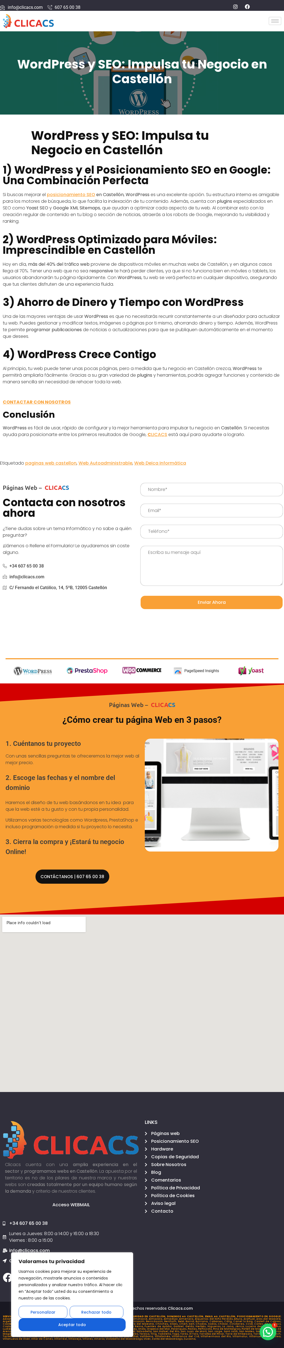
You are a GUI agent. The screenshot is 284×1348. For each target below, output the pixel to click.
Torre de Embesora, (239, 1334)
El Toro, (194, 1334)
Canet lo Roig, (243, 1321)
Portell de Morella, (254, 1329)
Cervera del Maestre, (139, 1324)
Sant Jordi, (231, 1331)
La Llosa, (276, 1326)
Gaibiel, (179, 1326)
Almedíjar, (171, 1319)
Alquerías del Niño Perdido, (214, 1319)
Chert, (184, 1324)
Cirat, (250, 1324)
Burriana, (202, 1321)
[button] (268, 1332)
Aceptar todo (72, 1324)
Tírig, (154, 1334)
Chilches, (162, 1324)
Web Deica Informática (160, 463)
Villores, (88, 1339)
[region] (72, 1294)
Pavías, (193, 1329)
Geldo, (190, 1326)
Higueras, (214, 1326)
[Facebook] (7, 1277)
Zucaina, (190, 1339)
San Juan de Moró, (194, 1331)
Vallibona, (147, 1336)
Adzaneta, (10, 1319)
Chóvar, (223, 1324)
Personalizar (43, 1312)
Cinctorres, (237, 1324)
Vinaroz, (100, 1339)
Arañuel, (250, 1319)
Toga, (176, 1334)
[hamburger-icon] (275, 21)
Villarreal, (61, 1339)
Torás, (184, 1334)
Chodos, (202, 1324)
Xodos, (213, 1324)
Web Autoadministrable (105, 463)
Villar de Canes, (42, 1339)
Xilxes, (174, 1324)
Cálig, (228, 1321)
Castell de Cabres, (268, 1321)
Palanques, (179, 1329)
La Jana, (228, 1326)
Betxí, (182, 1321)
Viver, (148, 1339)
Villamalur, (240, 1336)
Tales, (135, 1334)
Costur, (8, 1326)
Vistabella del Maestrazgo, (125, 1339)
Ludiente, (9, 1329)
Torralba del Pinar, (212, 1334)
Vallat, (135, 1336)
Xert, (192, 1324)
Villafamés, (163, 1336)
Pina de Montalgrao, (227, 1329)
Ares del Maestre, (268, 1319)
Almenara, (187, 1319)
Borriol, (191, 1321)
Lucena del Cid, (257, 1326)
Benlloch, (171, 1321)
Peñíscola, (205, 1329)
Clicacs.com (180, 1308)
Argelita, (9, 1321)
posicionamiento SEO (71, 194)
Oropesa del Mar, (159, 1329)
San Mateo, (247, 1331)
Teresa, (145, 1334)
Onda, (142, 1329)
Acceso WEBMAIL (71, 1205)
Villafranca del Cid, (186, 1336)
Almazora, (156, 1319)
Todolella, (165, 1334)
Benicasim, (137, 1321)
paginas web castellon (51, 463)
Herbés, (201, 1326)
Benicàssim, (155, 1321)
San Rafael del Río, (167, 1331)
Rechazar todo (96, 1312)
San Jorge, (216, 1331)
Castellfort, (11, 1324)
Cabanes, (216, 1321)
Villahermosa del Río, (216, 1336)
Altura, (239, 1319)
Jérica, (240, 1326)
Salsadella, (144, 1331)
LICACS (157, 434)
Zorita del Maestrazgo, (168, 1339)
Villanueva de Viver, (17, 1339)
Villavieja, (75, 1339)
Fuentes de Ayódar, (158, 1326)
